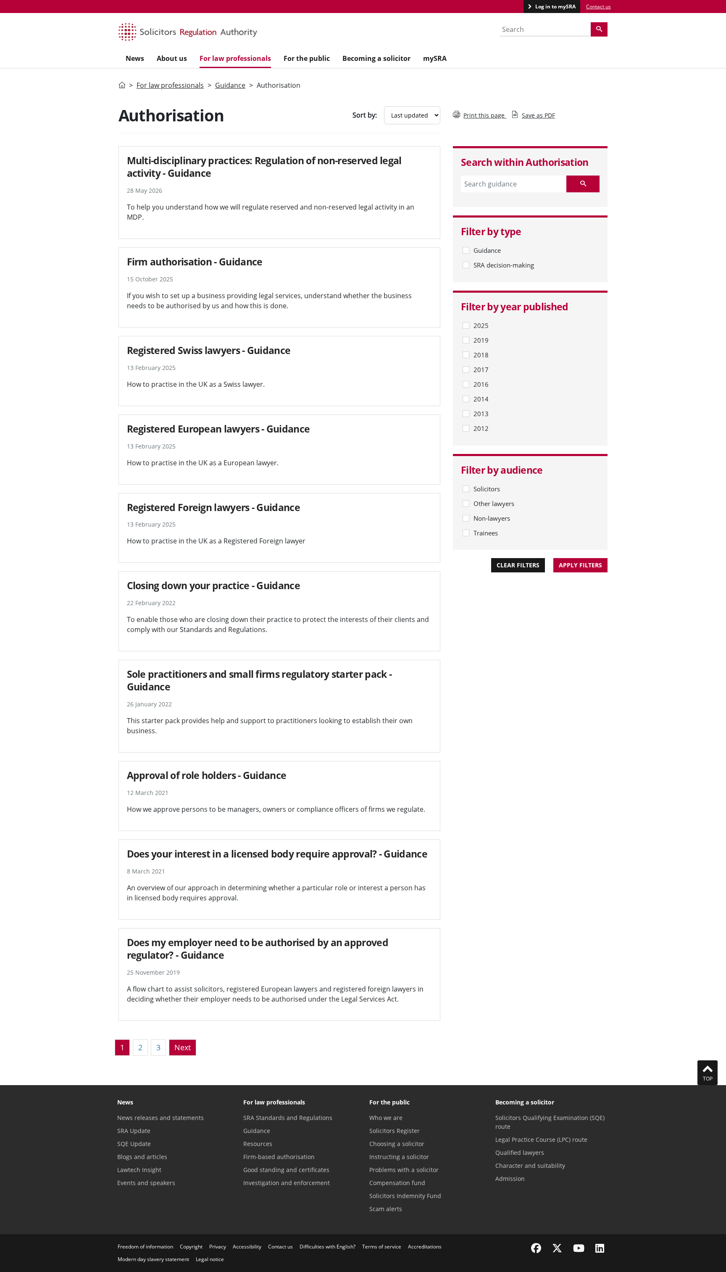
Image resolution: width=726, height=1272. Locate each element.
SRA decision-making (503, 265)
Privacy (217, 1246)
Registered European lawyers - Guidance (218, 428)
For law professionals (170, 85)
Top (708, 1078)
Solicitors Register (394, 1131)
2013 (481, 413)
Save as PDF (538, 115)
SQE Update (134, 1144)
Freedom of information (145, 1246)
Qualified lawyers (519, 1153)
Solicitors (486, 489)
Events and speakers (146, 1183)
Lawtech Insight (139, 1170)
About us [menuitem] (172, 58)
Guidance (230, 85)
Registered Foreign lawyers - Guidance (213, 507)
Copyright (191, 1246)
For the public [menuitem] (307, 58)
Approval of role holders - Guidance (207, 775)
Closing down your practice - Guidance (213, 585)
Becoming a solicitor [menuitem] (376, 58)
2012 (481, 428)
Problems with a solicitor (404, 1170)
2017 (481, 369)
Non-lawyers (491, 518)
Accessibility (247, 1246)
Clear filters (518, 565)
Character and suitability (530, 1166)
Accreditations (425, 1246)
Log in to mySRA (555, 6)
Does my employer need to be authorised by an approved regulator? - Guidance (257, 949)
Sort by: (364, 115)
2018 (481, 355)
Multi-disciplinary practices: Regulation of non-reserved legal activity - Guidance (264, 167)
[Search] (599, 29)
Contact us (598, 6)
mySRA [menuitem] (435, 58)
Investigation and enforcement (286, 1183)
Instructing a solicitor (399, 1157)
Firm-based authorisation (279, 1157)
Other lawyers (493, 503)
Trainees (485, 533)
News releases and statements (160, 1118)
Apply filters (580, 565)
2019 (481, 340)
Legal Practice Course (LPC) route (541, 1139)
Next (182, 1047)
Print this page (484, 115)
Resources (257, 1144)
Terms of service (381, 1246)
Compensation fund (397, 1183)
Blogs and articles (142, 1157)
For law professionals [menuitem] (235, 58)
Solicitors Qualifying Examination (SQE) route (550, 1122)
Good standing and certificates (286, 1170)
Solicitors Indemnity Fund (405, 1196)
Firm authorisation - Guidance (195, 261)
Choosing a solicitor (396, 1144)
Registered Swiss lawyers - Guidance (209, 350)
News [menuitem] (135, 58)
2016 (481, 384)
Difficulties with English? (327, 1246)
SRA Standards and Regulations (287, 1118)
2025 (481, 325)
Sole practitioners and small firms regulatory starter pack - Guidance (259, 680)
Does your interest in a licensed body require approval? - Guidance (277, 853)
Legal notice (210, 1259)
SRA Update (133, 1131)
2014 (481, 399)
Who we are (385, 1118)
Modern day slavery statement (153, 1259)
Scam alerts (385, 1209)
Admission (510, 1179)
